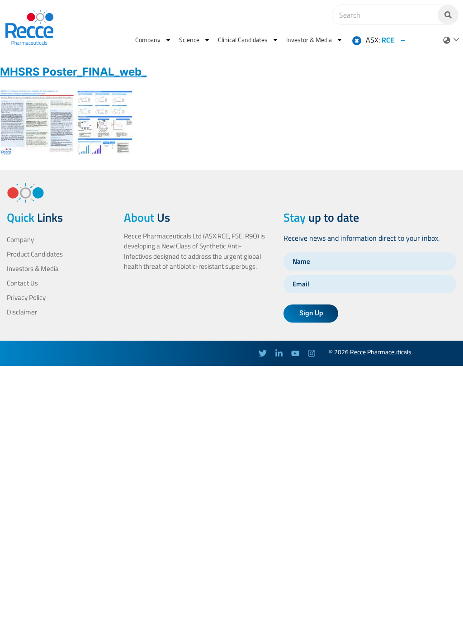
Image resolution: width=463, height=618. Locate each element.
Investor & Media (309, 39)
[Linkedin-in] (279, 353)
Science (189, 39)
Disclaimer (22, 312)
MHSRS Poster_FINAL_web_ (73, 71)
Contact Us (22, 283)
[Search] (448, 14)
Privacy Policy (26, 297)
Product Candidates (35, 254)
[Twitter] (263, 353)
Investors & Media (33, 268)
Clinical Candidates (243, 39)
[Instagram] (311, 353)
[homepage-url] (29, 27)
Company (148, 39)
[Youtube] (295, 353)
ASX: (380, 39)
